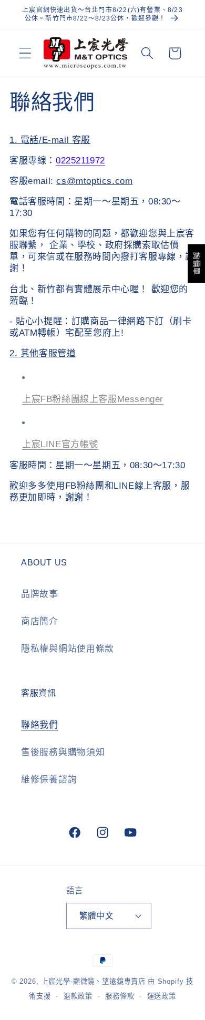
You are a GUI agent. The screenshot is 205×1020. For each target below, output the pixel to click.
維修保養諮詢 (49, 780)
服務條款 (119, 996)
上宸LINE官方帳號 (60, 444)
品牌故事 (39, 594)
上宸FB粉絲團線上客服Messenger (92, 399)
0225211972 (80, 161)
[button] (25, 53)
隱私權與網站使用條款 (67, 649)
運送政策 (161, 996)
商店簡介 (39, 621)
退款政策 (78, 996)
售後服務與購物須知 (63, 752)
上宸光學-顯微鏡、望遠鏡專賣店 (94, 981)
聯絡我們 (39, 725)
